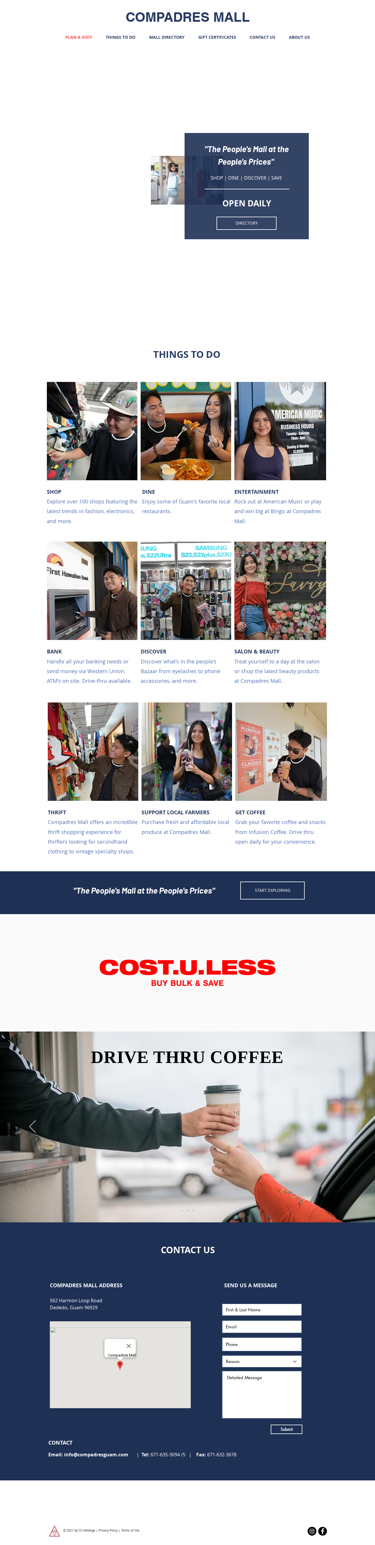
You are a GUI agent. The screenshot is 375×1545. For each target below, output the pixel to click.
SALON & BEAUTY (257, 651)
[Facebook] (322, 1531)
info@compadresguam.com (96, 1454)
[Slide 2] (187, 1211)
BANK (54, 651)
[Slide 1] (182, 1211)
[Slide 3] (193, 1210)
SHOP (54, 492)
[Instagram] (312, 1531)
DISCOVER (153, 651)
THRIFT (57, 812)
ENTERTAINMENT (256, 492)
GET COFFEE (250, 812)
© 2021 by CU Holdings (79, 1530)
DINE (148, 492)
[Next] (342, 1127)
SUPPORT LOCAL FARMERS (175, 812)
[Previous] (32, 1127)
